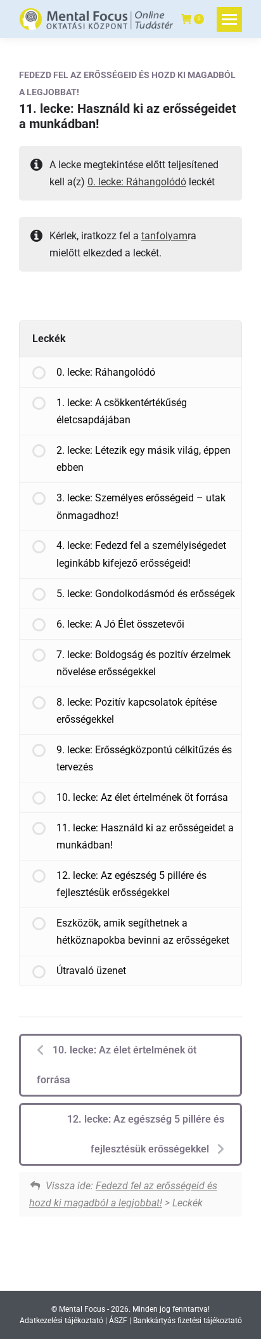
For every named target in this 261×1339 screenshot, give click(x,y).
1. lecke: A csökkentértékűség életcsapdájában (121, 411)
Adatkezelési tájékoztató (61, 1320)
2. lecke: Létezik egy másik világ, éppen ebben (143, 458)
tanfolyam (164, 236)
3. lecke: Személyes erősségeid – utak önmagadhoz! (141, 506)
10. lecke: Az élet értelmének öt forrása (142, 797)
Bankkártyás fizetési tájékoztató (187, 1320)
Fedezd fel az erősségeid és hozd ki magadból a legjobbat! (127, 83)
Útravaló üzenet (91, 971)
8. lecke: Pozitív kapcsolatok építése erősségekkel (136, 710)
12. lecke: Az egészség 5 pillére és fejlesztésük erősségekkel (131, 884)
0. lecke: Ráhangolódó (136, 182)
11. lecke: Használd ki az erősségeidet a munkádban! (145, 836)
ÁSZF (118, 1320)
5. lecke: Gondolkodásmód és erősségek (145, 594)
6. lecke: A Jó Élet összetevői (120, 624)
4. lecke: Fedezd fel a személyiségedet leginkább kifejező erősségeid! (141, 554)
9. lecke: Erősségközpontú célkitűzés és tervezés (144, 758)
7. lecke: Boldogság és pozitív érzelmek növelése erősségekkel (143, 663)
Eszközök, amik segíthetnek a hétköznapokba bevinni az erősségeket (142, 931)
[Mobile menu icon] (229, 19)
